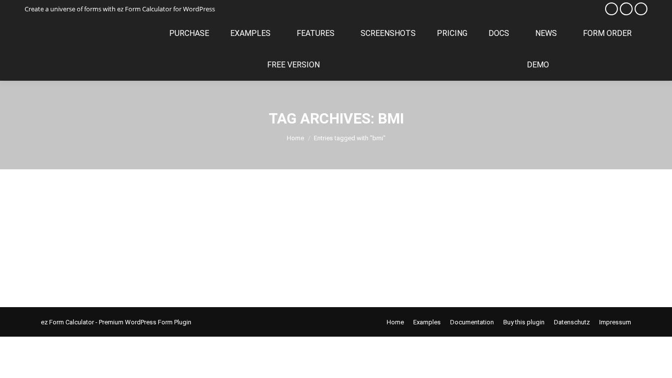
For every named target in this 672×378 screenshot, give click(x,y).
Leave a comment (234, 239)
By (122, 239)
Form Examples (75, 239)
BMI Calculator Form (95, 221)
